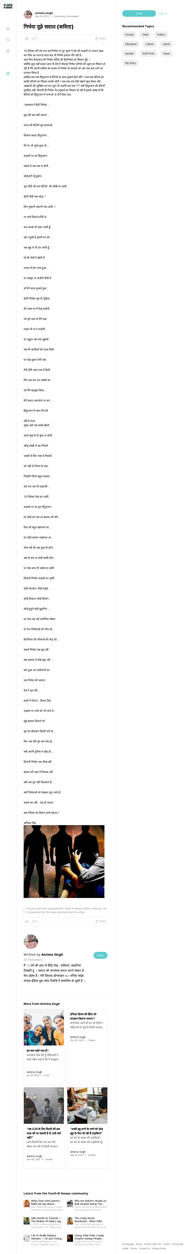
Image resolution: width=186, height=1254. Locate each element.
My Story (130, 63)
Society (129, 34)
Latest (166, 44)
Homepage (128, 1244)
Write (139, 13)
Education (131, 44)
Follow (100, 955)
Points (166, 1244)
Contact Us (145, 1248)
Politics (161, 34)
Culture (149, 44)
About (139, 1244)
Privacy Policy (159, 1248)
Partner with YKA (153, 1244)
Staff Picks (148, 53)
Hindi (145, 34)
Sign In (163, 13)
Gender (129, 53)
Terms (134, 1248)
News (166, 53)
